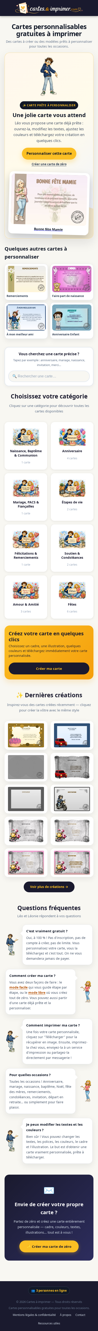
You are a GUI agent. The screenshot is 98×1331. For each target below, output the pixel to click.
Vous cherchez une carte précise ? (49, 353)
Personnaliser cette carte (49, 153)
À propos (65, 1315)
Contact (80, 1315)
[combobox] (49, 376)
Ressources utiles (49, 1323)
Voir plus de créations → (49, 887)
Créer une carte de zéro (49, 164)
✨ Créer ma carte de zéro (49, 1246)
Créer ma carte (49, 668)
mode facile (18, 987)
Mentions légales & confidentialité (34, 1315)
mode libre (36, 992)
